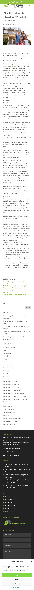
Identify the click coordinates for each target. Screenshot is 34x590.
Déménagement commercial (12, 387)
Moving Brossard (10, 496)
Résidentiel (6, 371)
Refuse (17, 579)
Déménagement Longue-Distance (13, 393)
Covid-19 (6, 359)
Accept (17, 575)
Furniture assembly (9, 424)
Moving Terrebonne (11, 502)
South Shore (7, 374)
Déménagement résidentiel (11, 390)
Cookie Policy (16, 587)
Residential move (8, 415)
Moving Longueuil (10, 505)
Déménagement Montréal (11, 381)
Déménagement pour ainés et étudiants (15, 396)
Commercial (7, 353)
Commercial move (9, 412)
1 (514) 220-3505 (17, 1)
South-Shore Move (9, 409)
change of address (9, 347)
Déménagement (15, 24)
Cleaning (6, 350)
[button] (31, 561)
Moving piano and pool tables (12, 421)
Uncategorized (7, 377)
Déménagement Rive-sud (11, 384)
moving (15, 66)
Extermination (7, 365)
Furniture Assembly (9, 368)
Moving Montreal (10, 508)
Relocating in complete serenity (15, 294)
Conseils (6, 356)
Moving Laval (8, 499)
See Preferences (17, 584)
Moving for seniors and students (13, 418)
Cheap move (8, 511)
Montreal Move (8, 406)
